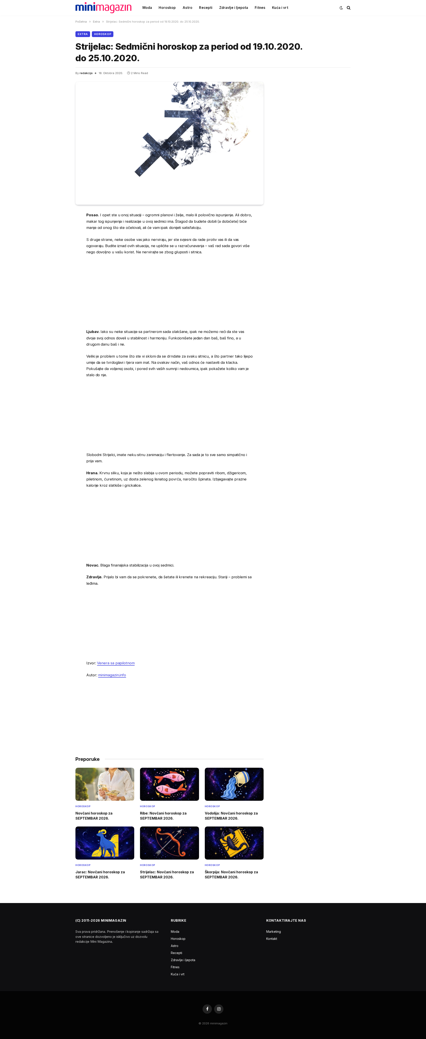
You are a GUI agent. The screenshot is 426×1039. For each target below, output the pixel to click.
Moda (147, 8)
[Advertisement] (169, 292)
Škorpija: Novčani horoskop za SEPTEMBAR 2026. (231, 874)
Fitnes (260, 8)
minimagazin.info (112, 675)
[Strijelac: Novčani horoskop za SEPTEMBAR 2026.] (169, 843)
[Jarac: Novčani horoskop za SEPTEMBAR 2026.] (104, 843)
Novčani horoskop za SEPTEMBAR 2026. (93, 815)
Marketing (273, 931)
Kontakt (271, 939)
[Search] (348, 8)
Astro (188, 8)
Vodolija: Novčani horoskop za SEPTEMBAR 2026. (231, 815)
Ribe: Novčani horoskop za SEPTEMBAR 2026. (163, 815)
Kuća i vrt (280, 8)
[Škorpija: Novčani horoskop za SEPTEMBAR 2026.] (234, 843)
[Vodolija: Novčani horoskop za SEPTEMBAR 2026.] (234, 784)
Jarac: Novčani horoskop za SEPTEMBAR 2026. (100, 874)
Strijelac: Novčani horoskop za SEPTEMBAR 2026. (167, 874)
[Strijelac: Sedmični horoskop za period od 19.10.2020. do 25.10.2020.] (169, 143)
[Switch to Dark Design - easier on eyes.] (341, 8)
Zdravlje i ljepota (233, 8)
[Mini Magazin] (103, 8)
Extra (83, 34)
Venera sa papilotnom (115, 663)
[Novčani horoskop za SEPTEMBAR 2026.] (104, 784)
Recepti (205, 8)
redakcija (86, 73)
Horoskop (167, 8)
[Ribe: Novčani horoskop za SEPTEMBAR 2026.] (169, 784)
